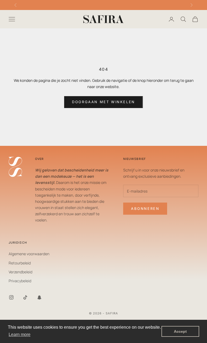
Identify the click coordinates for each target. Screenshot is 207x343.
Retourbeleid (20, 262)
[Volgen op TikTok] (25, 297)
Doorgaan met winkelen (103, 102)
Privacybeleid (20, 280)
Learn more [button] (19, 334)
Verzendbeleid (20, 271)
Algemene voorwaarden (29, 253)
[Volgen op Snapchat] (39, 297)
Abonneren (145, 208)
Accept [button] (180, 331)
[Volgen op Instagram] (11, 297)
